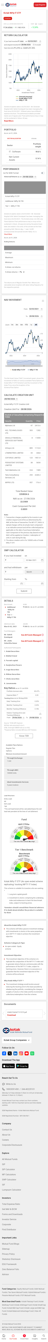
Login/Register (40, 5)
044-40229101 (28, 1089)
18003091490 (12, 1089)
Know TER (24, 736)
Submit (24, 591)
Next (44, 1013)
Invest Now (8, 18)
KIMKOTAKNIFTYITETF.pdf (17, 1012)
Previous (3, 1013)
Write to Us (11, 1084)
